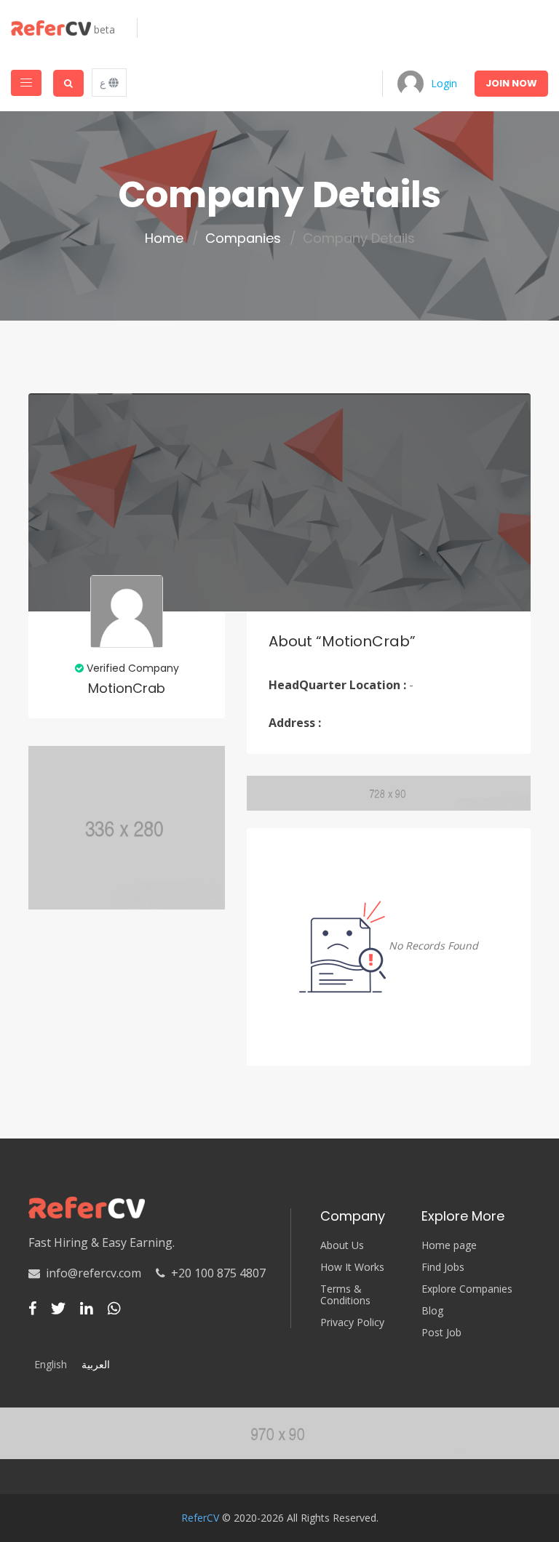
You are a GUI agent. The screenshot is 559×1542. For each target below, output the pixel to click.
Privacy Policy (352, 1322)
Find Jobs (442, 1267)
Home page (449, 1245)
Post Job (441, 1332)
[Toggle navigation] (26, 83)
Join (511, 83)
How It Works (352, 1267)
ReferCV (200, 1518)
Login (444, 83)
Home (164, 238)
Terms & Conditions (345, 1294)
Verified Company (131, 668)
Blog (432, 1311)
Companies (243, 238)
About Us (342, 1245)
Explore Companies (466, 1289)
